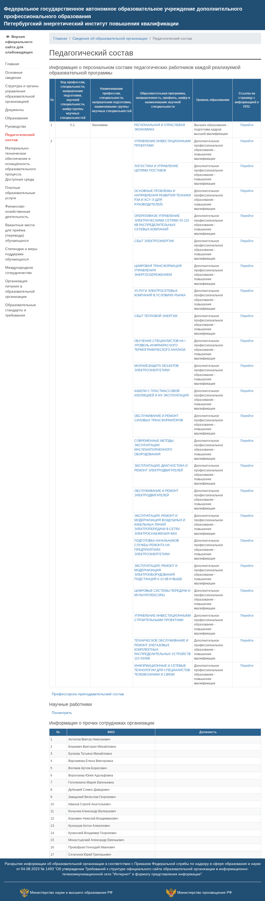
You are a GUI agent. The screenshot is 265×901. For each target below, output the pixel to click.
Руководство (15, 126)
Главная (12, 64)
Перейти (246, 125)
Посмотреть (62, 713)
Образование (16, 118)
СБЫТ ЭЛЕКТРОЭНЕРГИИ (154, 241)
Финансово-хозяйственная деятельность (17, 211)
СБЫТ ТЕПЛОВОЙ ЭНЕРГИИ (156, 316)
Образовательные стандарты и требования (20, 310)
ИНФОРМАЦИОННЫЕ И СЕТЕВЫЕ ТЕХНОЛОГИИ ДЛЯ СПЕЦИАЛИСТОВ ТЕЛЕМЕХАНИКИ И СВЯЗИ (162, 670)
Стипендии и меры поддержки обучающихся (21, 254)
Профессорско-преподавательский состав (88, 694)
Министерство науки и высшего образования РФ (71, 893)
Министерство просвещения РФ (204, 893)
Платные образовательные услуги (20, 192)
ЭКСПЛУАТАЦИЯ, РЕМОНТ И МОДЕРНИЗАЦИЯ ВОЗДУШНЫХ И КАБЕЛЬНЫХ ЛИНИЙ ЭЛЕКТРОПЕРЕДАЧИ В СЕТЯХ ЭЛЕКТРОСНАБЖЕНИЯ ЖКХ (159, 524)
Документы (14, 110)
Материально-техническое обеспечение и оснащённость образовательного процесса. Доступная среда (20, 163)
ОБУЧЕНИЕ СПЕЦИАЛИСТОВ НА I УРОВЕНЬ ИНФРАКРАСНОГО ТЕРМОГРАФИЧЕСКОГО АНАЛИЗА (160, 345)
